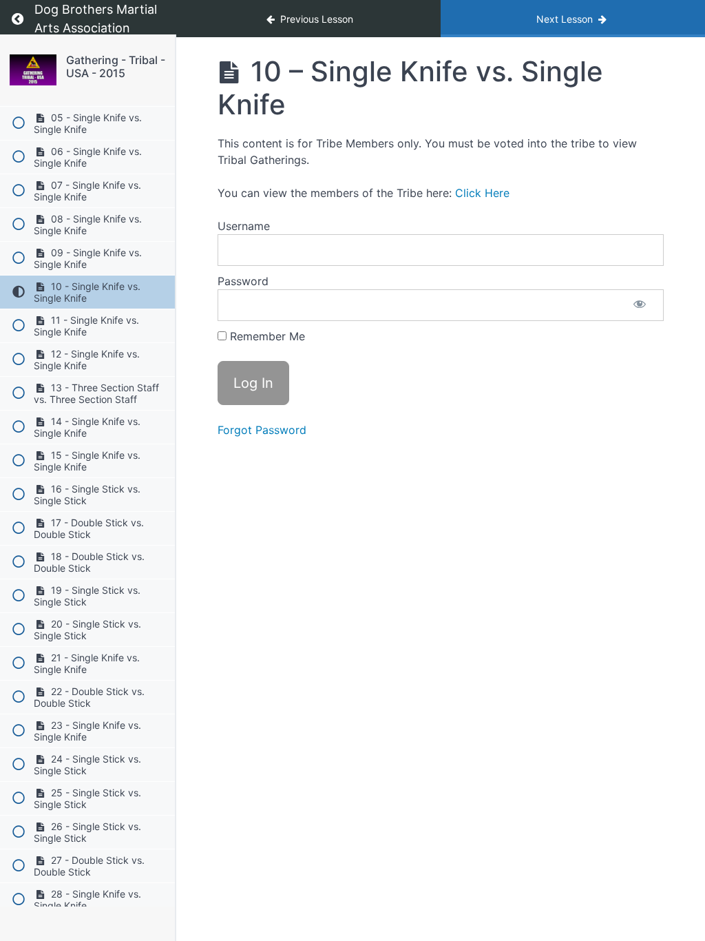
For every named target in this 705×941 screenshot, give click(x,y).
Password (243, 281)
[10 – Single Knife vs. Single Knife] (33, 69)
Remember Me (266, 336)
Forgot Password (262, 430)
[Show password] (639, 305)
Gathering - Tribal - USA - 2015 (115, 66)
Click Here (482, 193)
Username (244, 226)
